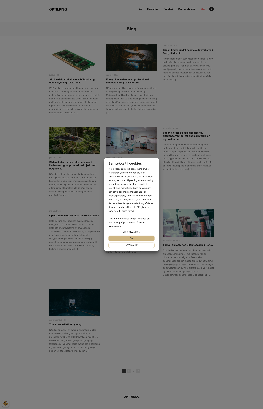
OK (131, 238)
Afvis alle (131, 245)
